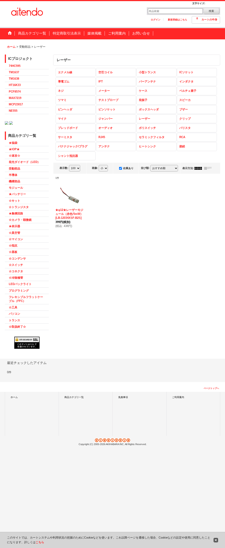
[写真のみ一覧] (199, 168)
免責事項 (123, 397)
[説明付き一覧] (209, 168)
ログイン (155, 19)
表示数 (64, 168)
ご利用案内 (178, 397)
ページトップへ (211, 388)
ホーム (14, 397)
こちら (40, 542)
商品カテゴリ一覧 (74, 397)
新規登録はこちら (177, 19)
